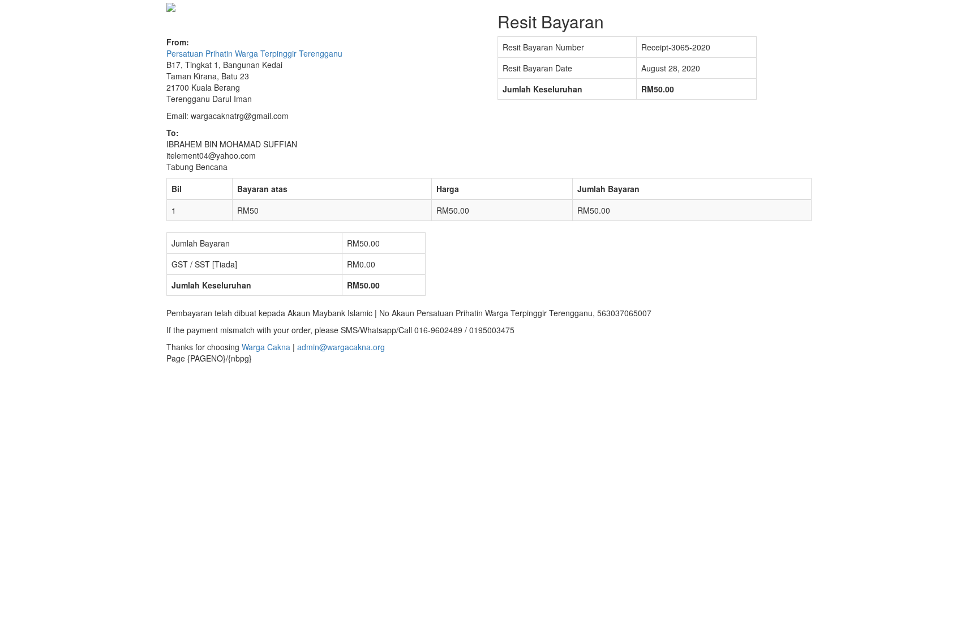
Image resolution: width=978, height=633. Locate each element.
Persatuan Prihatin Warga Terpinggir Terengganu (254, 53)
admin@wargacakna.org (341, 346)
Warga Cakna (266, 346)
